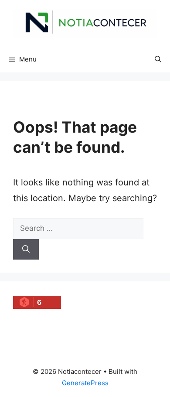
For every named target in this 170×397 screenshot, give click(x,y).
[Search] (26, 249)
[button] (158, 59)
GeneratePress (85, 383)
